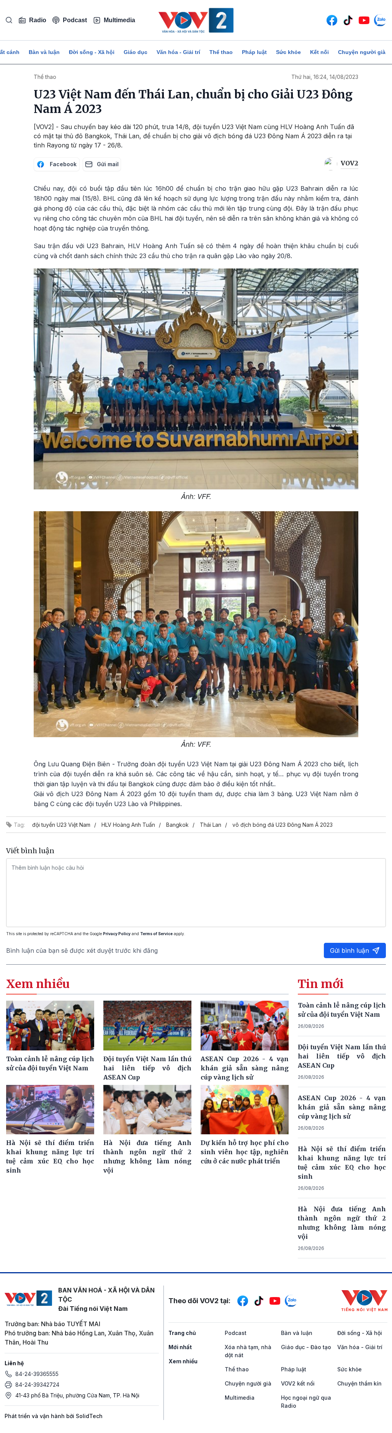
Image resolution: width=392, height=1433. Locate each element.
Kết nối (319, 52)
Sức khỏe (288, 52)
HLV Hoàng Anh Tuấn (128, 824)
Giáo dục (135, 52)
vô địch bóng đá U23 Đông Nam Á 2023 (282, 824)
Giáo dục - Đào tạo (306, 1347)
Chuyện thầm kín (359, 1383)
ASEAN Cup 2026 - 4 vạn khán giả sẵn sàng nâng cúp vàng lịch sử (342, 1107)
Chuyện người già (361, 52)
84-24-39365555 (37, 1374)
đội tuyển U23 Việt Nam (61, 824)
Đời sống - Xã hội (91, 52)
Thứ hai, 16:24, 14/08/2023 (324, 77)
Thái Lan (210, 824)
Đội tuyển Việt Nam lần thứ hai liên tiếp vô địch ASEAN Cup (342, 1056)
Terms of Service (156, 933)
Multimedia (119, 20)
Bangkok (177, 824)
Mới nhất (180, 1347)
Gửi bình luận (349, 950)
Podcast (75, 20)
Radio (37, 20)
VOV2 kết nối (298, 1383)
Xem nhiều (183, 1361)
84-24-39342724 (37, 1384)
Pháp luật (254, 52)
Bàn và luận (44, 52)
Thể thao (221, 52)
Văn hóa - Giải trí (178, 52)
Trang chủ (182, 1333)
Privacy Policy (117, 933)
